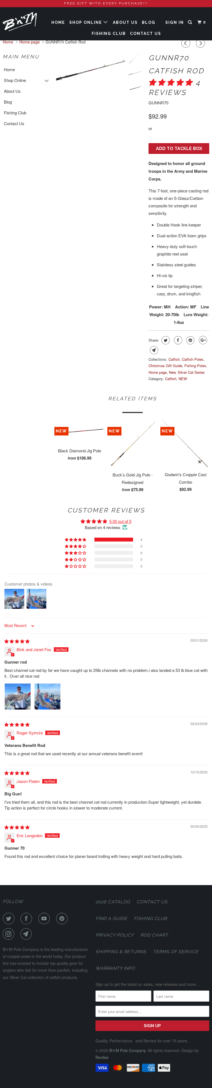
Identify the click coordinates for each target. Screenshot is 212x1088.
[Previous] (186, 43)
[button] (172, 82)
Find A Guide (111, 918)
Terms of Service (175, 951)
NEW (183, 378)
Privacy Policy (115, 935)
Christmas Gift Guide (165, 365)
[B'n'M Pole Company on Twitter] (10, 918)
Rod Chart (154, 935)
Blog (148, 22)
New (172, 372)
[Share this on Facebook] (177, 340)
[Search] (190, 22)
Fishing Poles (195, 365)
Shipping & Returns (121, 951)
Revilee (102, 1057)
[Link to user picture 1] (17, 696)
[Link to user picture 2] (47, 696)
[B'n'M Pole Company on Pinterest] (63, 918)
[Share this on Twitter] (165, 340)
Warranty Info (115, 968)
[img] (17, 641)
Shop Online (86, 22)
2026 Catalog (113, 901)
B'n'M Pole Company (127, 1050)
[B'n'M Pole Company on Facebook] (27, 918)
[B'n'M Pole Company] (20, 21)
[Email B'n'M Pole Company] (27, 934)
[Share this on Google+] (202, 340)
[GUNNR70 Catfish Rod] (91, 71)
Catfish (174, 359)
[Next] (201, 43)
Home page (158, 372)
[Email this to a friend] (153, 350)
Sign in (174, 22)
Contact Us (145, 33)
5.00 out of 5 (120, 521)
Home (58, 22)
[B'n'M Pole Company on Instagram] (10, 934)
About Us (125, 22)
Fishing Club (109, 33)
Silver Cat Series (191, 372)
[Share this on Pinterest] (190, 340)
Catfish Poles (192, 359)
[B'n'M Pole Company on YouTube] (45, 918)
